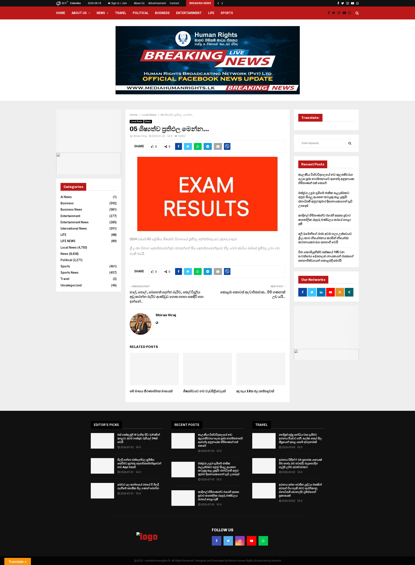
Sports (227, 13)
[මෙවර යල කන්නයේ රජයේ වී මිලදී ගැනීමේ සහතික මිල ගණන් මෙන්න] (102, 490)
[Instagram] (340, 13)
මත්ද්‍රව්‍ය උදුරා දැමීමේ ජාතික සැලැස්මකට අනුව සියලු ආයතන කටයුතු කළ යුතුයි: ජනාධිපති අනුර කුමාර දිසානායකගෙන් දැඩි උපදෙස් (218, 469)
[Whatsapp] (350, 13)
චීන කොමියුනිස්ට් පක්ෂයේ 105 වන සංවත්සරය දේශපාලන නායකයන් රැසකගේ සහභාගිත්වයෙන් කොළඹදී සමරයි (326, 256)
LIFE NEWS (68, 241)
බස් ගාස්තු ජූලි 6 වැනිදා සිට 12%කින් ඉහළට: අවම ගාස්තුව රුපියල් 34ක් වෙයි (138, 438)
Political (140, 13)
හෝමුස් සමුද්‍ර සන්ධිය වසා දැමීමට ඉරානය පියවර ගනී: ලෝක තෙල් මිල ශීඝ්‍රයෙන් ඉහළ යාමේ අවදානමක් (300, 438)
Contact (174, 3)
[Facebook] (330, 13)
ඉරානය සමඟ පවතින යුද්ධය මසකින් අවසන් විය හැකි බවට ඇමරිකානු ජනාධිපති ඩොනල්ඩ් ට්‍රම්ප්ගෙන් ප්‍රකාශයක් (300, 490)
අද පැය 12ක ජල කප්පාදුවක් (255, 391)
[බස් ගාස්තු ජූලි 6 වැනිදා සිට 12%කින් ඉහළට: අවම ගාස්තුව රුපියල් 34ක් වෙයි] (102, 441)
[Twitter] (334, 13)
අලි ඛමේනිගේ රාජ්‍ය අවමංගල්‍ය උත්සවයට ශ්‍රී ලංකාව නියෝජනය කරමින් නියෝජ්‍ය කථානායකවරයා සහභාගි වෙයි (325, 238)
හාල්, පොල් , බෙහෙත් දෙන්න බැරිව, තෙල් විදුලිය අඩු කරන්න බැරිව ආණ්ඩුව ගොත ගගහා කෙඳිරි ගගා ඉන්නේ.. (166, 296)
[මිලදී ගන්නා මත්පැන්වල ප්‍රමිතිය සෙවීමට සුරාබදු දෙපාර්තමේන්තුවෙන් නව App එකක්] (102, 466)
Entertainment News (75, 222)
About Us (139, 3)
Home (60, 13)
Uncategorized (71, 285)
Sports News (69, 272)
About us (79, 13)
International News (74, 228)
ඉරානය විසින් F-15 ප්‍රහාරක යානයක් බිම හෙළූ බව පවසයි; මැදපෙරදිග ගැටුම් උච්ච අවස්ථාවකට (300, 463)
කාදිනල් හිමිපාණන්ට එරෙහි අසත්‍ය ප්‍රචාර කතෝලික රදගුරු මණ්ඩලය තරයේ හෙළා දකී (324, 219)
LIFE (211, 13)
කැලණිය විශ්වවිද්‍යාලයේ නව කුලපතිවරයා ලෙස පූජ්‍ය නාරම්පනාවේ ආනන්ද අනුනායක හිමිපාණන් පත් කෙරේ (326, 179)
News (101, 13)
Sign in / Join (119, 3)
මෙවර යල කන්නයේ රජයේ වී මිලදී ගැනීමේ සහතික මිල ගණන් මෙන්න (138, 486)
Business (162, 13)
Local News (136, 121)
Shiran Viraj (140, 136)
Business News (71, 209)
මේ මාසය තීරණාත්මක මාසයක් (151, 391)
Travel (120, 13)
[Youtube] (345, 13)
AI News (66, 197)
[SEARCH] (349, 143)
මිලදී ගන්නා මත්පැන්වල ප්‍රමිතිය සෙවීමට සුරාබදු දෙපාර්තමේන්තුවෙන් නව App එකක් (139, 463)
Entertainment (189, 13)
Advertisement (157, 3)
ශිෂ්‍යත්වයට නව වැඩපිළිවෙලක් (204, 391)
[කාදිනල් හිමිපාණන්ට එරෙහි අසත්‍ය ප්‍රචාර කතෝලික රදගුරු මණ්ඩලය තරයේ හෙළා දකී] (183, 498)
